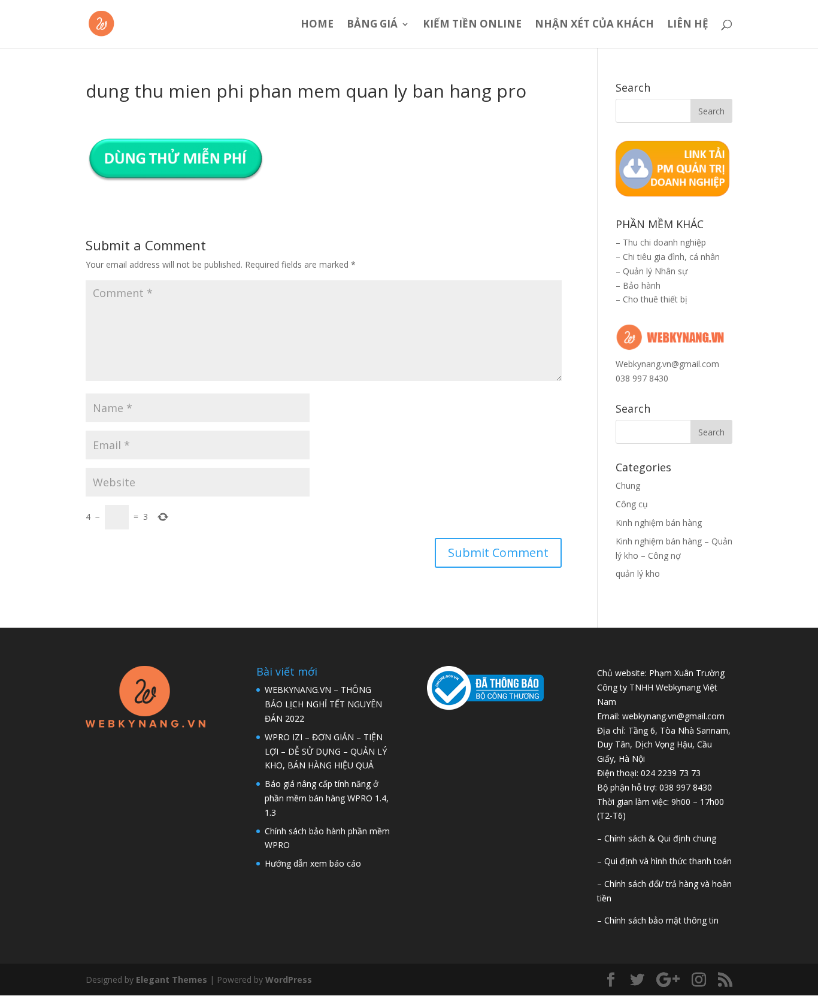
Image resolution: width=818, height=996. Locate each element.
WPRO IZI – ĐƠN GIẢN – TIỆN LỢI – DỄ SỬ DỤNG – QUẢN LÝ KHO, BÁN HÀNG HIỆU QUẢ (326, 751)
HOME (317, 25)
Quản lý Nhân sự (655, 271)
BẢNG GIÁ (372, 25)
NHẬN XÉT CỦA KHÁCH (594, 25)
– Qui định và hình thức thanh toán (664, 861)
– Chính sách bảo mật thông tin (658, 920)
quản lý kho (638, 573)
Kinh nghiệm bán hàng (659, 522)
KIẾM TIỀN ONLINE (472, 25)
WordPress (288, 979)
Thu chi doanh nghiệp (664, 242)
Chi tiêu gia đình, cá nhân (671, 256)
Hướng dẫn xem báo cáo (313, 863)
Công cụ (632, 504)
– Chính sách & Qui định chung (656, 838)
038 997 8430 (642, 378)
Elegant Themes (171, 979)
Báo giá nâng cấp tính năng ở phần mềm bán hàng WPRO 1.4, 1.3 (327, 798)
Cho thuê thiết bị (655, 299)
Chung (628, 485)
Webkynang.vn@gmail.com (667, 364)
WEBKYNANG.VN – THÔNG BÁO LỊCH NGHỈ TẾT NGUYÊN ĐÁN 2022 (323, 704)
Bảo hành (642, 285)
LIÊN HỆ (687, 25)
